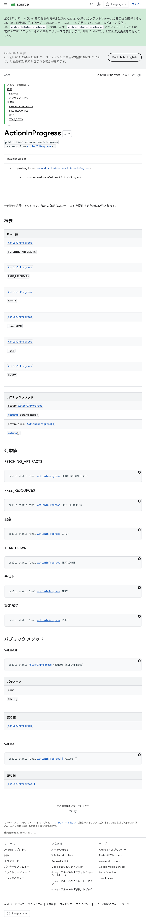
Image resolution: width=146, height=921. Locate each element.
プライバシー (83, 904)
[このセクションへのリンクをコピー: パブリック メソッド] (47, 640)
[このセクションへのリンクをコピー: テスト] (18, 577)
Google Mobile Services (112, 866)
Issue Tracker (106, 878)
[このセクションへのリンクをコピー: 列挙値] (20, 451)
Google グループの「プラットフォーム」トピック (72, 874)
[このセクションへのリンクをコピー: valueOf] (20, 650)
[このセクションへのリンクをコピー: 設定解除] (21, 606)
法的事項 (51, 904)
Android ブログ (60, 861)
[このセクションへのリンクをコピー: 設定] (15, 519)
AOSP (7, 75)
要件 (6, 855)
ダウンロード (11, 861)
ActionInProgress (39, 146)
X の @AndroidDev (62, 855)
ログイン (137, 4)
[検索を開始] (92, 4)
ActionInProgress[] (40, 424)
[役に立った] (133, 75)
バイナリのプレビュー (16, 866)
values (12, 433)
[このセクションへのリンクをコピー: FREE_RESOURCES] (38, 491)
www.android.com (109, 861)
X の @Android (59, 849)
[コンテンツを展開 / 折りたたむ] (28, 85)
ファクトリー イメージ (17, 872)
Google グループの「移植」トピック (72, 889)
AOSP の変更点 (116, 31)
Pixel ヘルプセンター (110, 855)
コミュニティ (35, 904)
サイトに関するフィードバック (111, 904)
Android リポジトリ (15, 849)
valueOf (13, 414)
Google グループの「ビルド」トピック (72, 882)
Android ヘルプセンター (112, 849)
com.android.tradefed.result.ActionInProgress (62, 168)
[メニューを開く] (5, 4)
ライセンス (66, 904)
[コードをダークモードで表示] (139, 472)
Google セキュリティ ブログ (67, 866)
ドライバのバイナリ (15, 878)
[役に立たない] (139, 75)
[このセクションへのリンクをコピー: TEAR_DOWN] (30, 548)
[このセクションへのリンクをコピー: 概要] (16, 221)
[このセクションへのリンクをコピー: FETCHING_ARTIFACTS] (45, 462)
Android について (14, 904)
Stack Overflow (107, 872)
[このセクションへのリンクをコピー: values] (18, 744)
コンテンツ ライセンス (65, 822)
